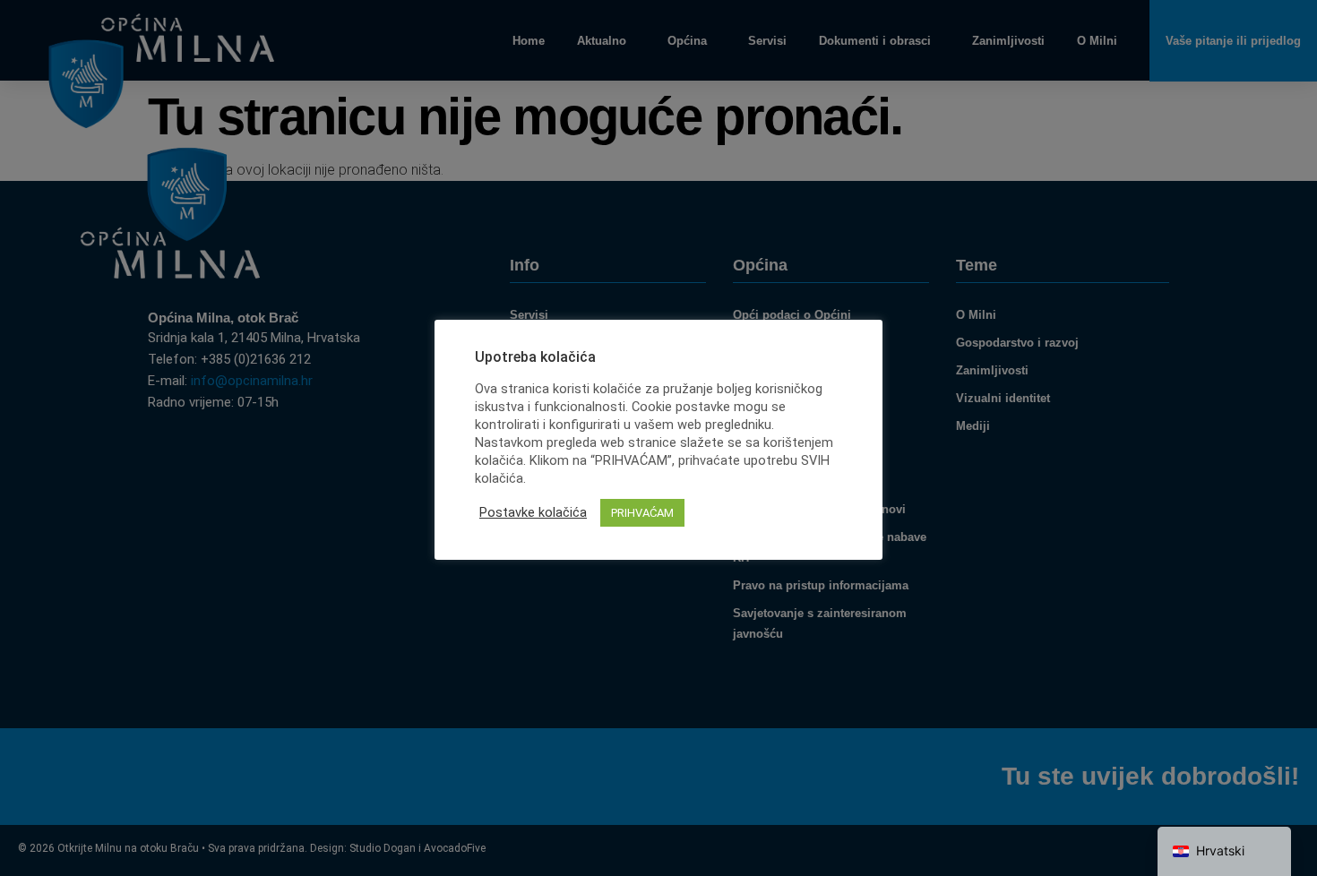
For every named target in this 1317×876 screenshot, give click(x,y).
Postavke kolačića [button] (533, 512)
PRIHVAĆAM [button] (642, 513)
